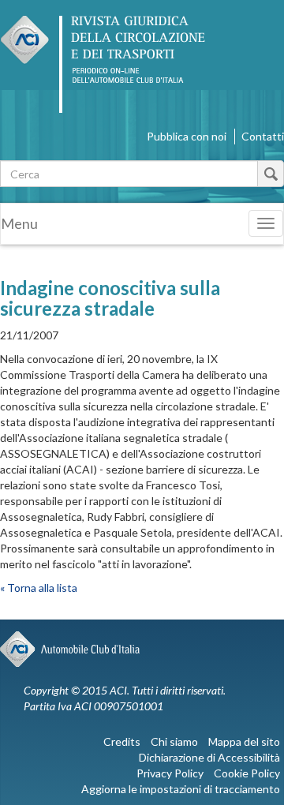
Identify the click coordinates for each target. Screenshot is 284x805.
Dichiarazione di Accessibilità (209, 757)
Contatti (262, 136)
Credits (121, 741)
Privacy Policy (170, 773)
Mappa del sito (244, 741)
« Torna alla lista (38, 587)
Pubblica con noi (186, 136)
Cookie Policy (247, 773)
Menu (19, 223)
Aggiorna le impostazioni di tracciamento (180, 789)
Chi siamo (174, 741)
